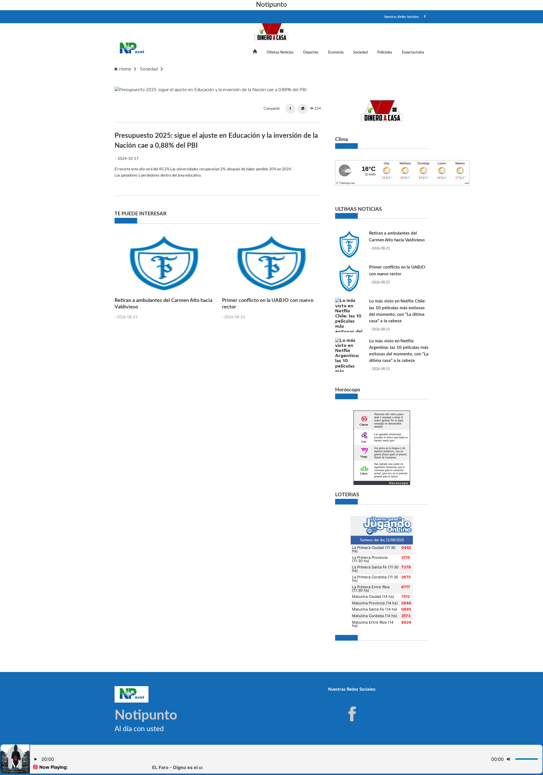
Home (125, 68)
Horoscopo (398, 483)
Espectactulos (413, 52)
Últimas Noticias (280, 52)
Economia (336, 52)
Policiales (384, 52)
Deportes (310, 52)
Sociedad (360, 52)
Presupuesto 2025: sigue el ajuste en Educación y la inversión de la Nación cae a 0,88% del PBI (260, 68)
